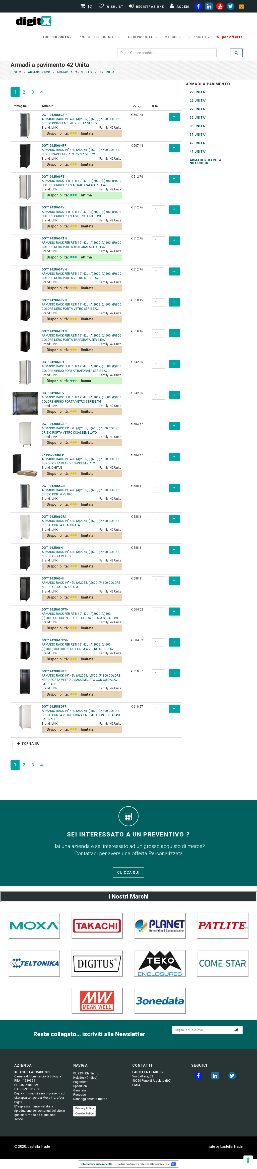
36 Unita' (198, 126)
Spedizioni (80, 1086)
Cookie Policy (84, 1113)
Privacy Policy (84, 1108)
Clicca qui (128, 872)
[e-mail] (236, 1030)
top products (55, 37)
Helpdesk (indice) (85, 1077)
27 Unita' (198, 109)
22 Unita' (198, 92)
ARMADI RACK (39, 72)
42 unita (106, 72)
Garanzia (79, 1090)
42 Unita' (198, 143)
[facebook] (198, 7)
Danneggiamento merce (90, 1099)
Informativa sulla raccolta (96, 1163)
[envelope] (241, 7)
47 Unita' (198, 151)
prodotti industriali (98, 37)
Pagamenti (80, 1082)
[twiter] (231, 7)
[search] (236, 53)
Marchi (171, 37)
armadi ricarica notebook (205, 161)
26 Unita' (198, 100)
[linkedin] (209, 7)
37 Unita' (198, 134)
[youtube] (220, 7)
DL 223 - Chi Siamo (86, 1073)
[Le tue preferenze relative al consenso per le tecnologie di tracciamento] (248, 1160)
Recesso (79, 1094)
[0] (90, 7)
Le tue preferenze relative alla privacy (141, 1163)
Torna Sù (31, 743)
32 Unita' (198, 117)
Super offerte (230, 37)
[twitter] (232, 1076)
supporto (197, 37)
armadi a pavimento (74, 72)
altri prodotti (141, 37)
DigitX (16, 72)
